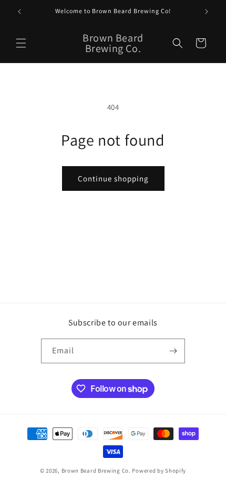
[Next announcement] (206, 11)
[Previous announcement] (19, 11)
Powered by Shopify (159, 470)
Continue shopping (113, 178)
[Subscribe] (172, 351)
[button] (21, 43)
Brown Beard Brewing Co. (96, 470)
